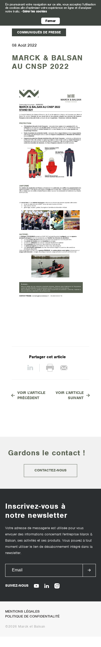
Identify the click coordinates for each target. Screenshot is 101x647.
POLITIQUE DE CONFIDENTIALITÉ (32, 616)
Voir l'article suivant (70, 395)
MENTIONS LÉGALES (22, 611)
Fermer (50, 21)
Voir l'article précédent (31, 395)
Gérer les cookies (35, 11)
